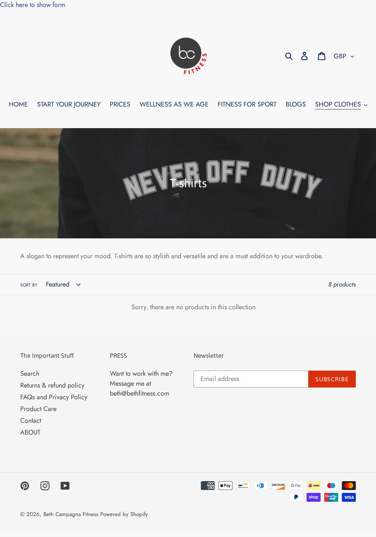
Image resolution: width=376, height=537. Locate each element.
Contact (30, 420)
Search (29, 373)
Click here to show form (32, 5)
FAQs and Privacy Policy (53, 397)
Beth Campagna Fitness (70, 514)
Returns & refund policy (52, 385)
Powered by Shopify (124, 514)
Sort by (28, 285)
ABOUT (30, 432)
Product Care (38, 409)
